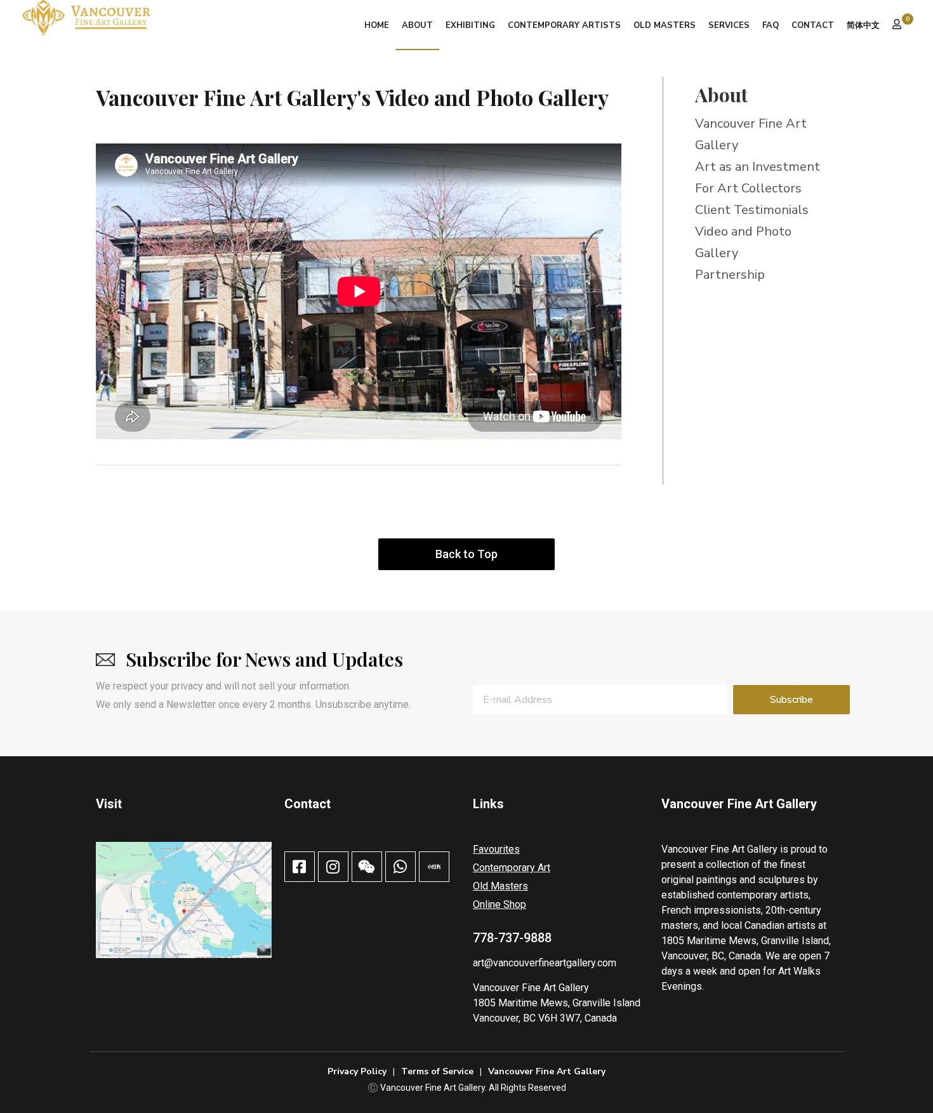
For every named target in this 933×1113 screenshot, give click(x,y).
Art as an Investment (757, 166)
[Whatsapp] (400, 866)
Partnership (730, 274)
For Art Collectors (748, 188)
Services (729, 25)
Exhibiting (470, 25)
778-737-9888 (512, 937)
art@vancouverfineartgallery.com (544, 963)
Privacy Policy (357, 1071)
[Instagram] (333, 866)
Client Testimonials (752, 209)
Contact (812, 25)
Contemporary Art (511, 868)
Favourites (496, 849)
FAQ (770, 25)
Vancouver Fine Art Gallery (531, 988)
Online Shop (499, 904)
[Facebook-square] (299, 866)
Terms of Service (437, 1071)
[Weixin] (367, 866)
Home (376, 25)
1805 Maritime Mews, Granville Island (556, 1003)
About (417, 25)
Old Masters (664, 25)
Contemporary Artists (564, 25)
